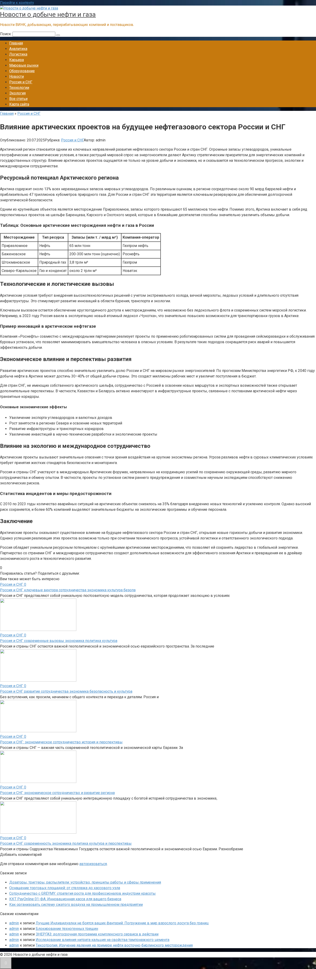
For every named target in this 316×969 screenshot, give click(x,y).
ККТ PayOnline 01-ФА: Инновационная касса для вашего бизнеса (65, 899)
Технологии (19, 87)
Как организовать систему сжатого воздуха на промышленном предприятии (76, 904)
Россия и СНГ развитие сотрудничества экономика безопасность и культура (66, 691)
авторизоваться (93, 864)
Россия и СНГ (20, 82)
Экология (17, 93)
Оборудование (22, 71)
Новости (16, 76)
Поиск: (6, 34)
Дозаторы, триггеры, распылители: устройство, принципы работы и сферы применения (85, 882)
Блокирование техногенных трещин (67, 928)
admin (14, 923)
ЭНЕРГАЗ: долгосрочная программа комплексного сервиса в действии (97, 934)
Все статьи (18, 99)
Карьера (16, 60)
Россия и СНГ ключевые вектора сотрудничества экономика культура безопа (68, 590)
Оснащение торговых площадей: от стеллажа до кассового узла (64, 888)
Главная (16, 43)
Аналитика (18, 49)
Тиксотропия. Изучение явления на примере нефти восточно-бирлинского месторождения (114, 945)
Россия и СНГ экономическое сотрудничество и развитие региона (57, 793)
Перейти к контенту (17, 2)
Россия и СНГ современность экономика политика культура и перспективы (66, 843)
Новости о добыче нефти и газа (48, 14)
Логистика (18, 54)
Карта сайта (19, 104)
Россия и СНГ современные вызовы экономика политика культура (58, 641)
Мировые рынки (23, 65)
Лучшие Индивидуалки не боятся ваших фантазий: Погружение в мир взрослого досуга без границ (122, 923)
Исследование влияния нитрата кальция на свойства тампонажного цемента (102, 940)
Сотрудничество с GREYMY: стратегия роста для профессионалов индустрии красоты (82, 893)
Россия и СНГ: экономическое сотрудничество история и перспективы (61, 742)
